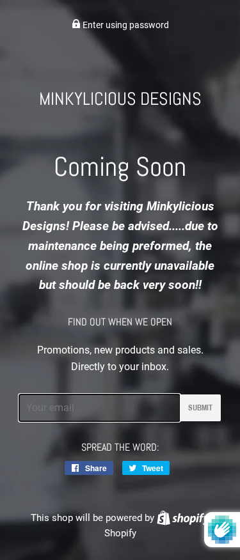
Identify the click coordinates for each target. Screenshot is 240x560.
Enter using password (125, 25)
